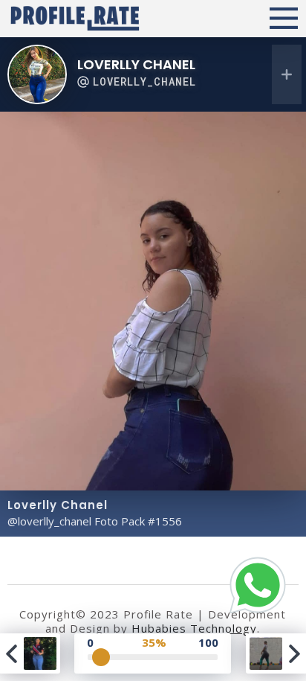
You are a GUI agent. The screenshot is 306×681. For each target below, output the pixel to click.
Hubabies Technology (194, 628)
